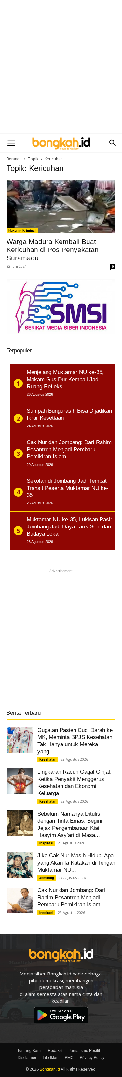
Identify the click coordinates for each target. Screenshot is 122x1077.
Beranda (14, 158)
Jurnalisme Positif (84, 1050)
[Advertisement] (61, 67)
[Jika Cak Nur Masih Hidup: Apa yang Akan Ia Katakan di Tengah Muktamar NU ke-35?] (20, 865)
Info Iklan (51, 1057)
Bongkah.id (50, 1068)
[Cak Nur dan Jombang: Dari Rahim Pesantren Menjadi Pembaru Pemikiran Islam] (20, 900)
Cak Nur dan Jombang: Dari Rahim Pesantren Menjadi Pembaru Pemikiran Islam (71, 897)
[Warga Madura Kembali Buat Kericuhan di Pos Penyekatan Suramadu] (61, 206)
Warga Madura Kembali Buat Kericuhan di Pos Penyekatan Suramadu (53, 249)
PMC (69, 1057)
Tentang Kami (29, 1050)
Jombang (46, 878)
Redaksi (55, 1050)
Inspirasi (46, 843)
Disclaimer (27, 1057)
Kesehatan (47, 759)
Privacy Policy (92, 1057)
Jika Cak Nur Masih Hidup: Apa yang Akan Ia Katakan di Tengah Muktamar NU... (76, 863)
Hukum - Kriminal (22, 230)
